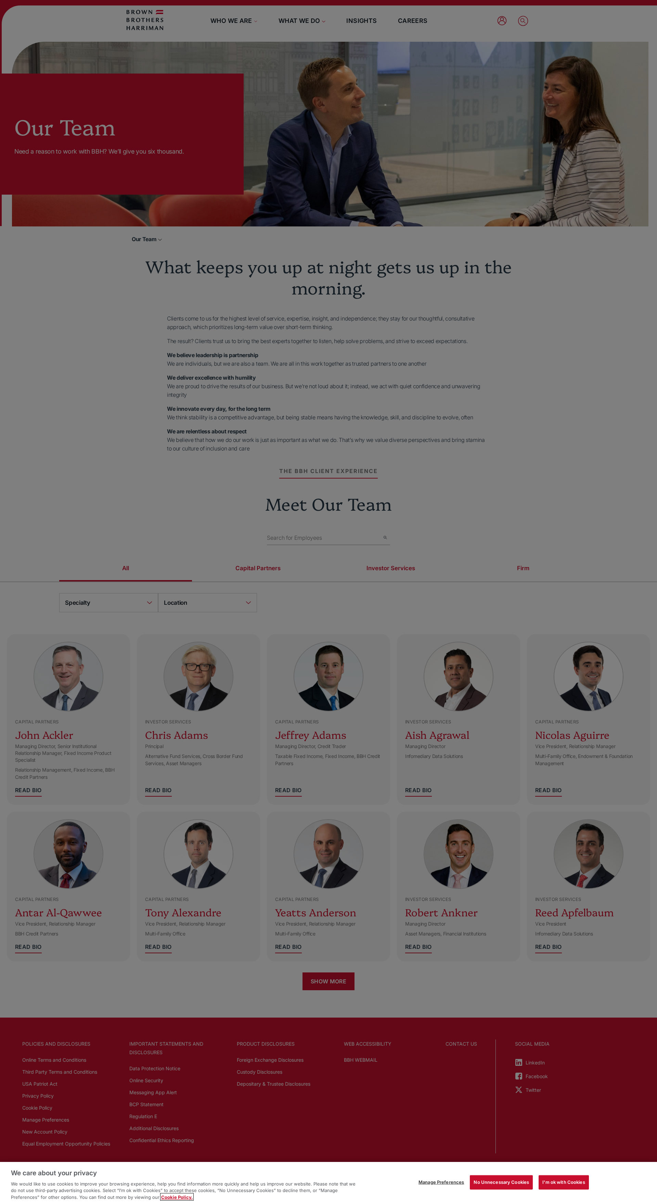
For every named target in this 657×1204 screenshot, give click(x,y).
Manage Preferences (441, 1182)
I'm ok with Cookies (563, 1182)
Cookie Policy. (177, 1197)
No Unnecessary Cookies (501, 1182)
